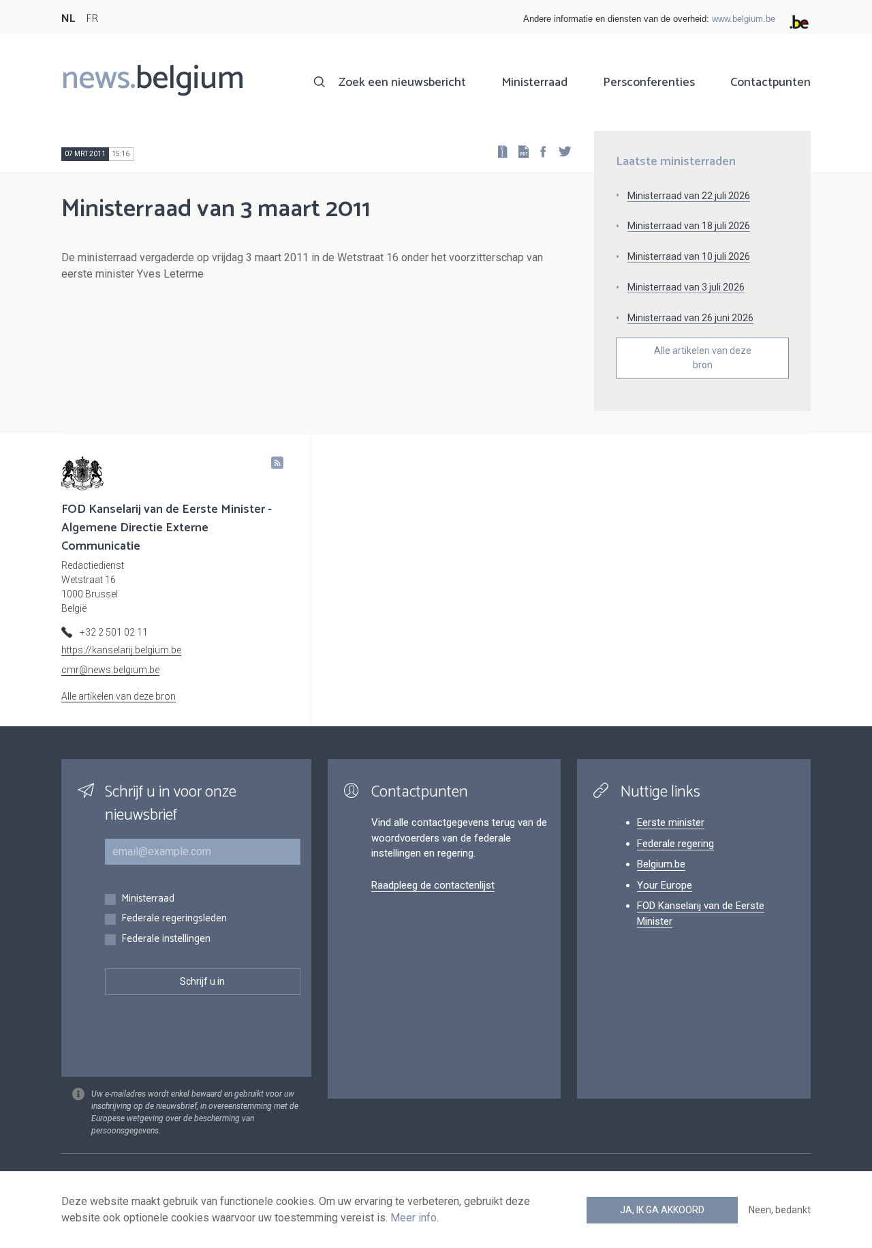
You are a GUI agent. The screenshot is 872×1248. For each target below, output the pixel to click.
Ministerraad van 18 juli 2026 (688, 225)
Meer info (413, 1217)
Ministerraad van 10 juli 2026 (688, 256)
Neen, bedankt (780, 1209)
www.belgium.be (743, 19)
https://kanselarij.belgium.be (121, 649)
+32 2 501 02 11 (114, 632)
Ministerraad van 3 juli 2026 (686, 287)
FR (92, 19)
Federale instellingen (166, 939)
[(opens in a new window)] (539, 151)
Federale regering (675, 843)
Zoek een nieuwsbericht (402, 82)
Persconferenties (649, 82)
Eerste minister (670, 822)
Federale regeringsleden (174, 919)
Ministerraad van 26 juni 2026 (690, 317)
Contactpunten (770, 82)
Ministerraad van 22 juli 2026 (688, 195)
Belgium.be (661, 864)
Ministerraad (534, 82)
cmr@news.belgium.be (110, 669)
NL (68, 19)
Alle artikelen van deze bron (702, 357)
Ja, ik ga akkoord (662, 1209)
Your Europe (664, 885)
